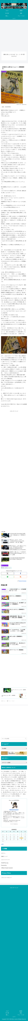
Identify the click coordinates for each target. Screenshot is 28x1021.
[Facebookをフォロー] (20, 573)
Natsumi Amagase (14, 809)
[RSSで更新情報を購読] (20, 576)
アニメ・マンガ (5, 565)
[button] (25, 738)
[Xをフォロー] (7, 573)
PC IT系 (7, 1012)
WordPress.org (4, 862)
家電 (21, 1012)
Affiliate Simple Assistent (7, 867)
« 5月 (2, 844)
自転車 (20, 1011)
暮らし (7, 1014)
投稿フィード (4, 856)
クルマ (7, 1011)
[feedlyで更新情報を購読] (7, 576)
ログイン (3, 853)
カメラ (14, 1016)
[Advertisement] (14, 34)
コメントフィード (5, 859)
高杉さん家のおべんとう (6, 567)
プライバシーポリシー (6, 877)
